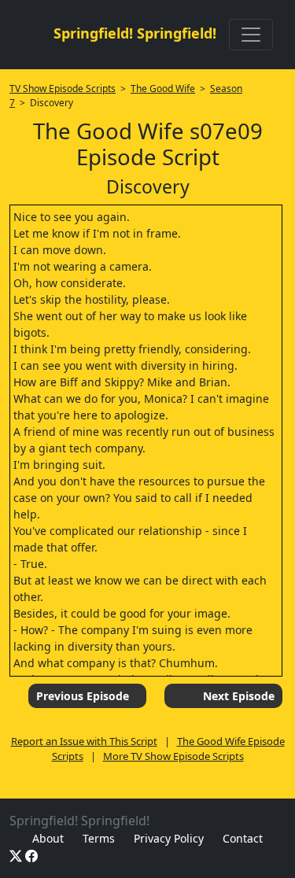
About (48, 838)
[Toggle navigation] (251, 34)
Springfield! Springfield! (134, 33)
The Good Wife (163, 88)
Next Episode (239, 695)
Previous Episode (82, 695)
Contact (243, 838)
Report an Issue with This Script (84, 741)
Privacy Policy (169, 838)
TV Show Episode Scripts (62, 88)
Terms (99, 838)
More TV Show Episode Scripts (173, 756)
